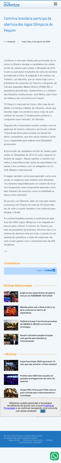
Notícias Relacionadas (18, 285)
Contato (49, 440)
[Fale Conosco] (54, 456)
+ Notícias (10, 354)
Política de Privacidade (33, 440)
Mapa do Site (14, 440)
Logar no (40, 270)
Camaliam (37, 442)
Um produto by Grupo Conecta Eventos (20, 438)
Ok (42, 411)
